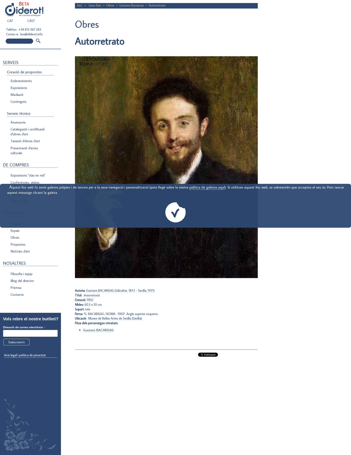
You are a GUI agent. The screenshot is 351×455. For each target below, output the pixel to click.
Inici (80, 5)
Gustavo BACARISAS (98, 330)
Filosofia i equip (21, 274)
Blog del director (22, 280)
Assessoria (18, 122)
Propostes (18, 244)
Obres (15, 237)
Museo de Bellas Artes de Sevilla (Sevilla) (115, 318)
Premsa (16, 287)
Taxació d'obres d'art (25, 141)
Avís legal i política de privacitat (25, 355)
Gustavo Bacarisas (131, 5)
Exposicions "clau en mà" (28, 175)
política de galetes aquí (207, 187)
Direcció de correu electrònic (24, 327)
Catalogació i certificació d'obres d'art (28, 131)
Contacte (17, 294)
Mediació (17, 94)
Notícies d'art (20, 251)
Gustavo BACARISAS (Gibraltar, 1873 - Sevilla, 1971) (120, 290)
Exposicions (19, 88)
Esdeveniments (21, 81)
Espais (15, 230)
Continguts (18, 101)
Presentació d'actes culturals (24, 150)
